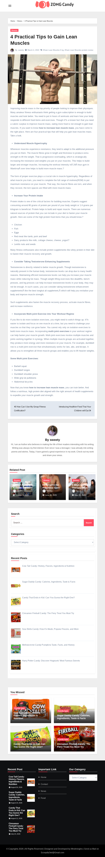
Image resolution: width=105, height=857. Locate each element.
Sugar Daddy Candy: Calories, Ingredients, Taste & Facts (73, 717)
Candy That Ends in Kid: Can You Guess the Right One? (29, 745)
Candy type (20, 708)
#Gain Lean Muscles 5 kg (53, 50)
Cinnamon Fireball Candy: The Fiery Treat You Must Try (73, 745)
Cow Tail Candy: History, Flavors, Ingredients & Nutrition (27, 716)
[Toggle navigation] (10, 5)
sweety (21, 50)
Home (43, 777)
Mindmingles (77, 849)
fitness (14, 30)
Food (43, 798)
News (43, 791)
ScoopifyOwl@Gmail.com (52, 852)
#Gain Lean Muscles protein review (79, 50)
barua (78, 491)
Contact (44, 784)
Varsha (20, 491)
